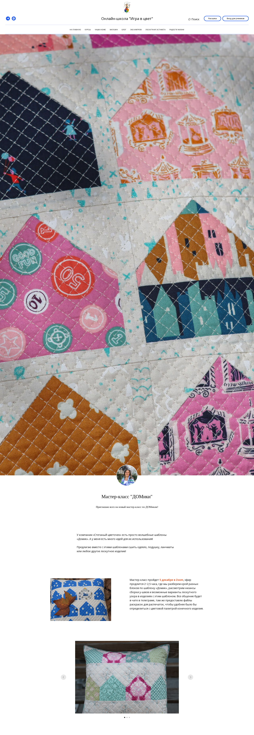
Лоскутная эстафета (155, 30)
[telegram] (8, 18)
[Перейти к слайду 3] (129, 717)
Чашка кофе (100, 30)
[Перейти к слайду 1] (124, 717)
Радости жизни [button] (176, 30)
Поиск (195, 19)
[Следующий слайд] (190, 677)
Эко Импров (136, 30)
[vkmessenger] (14, 18)
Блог (124, 30)
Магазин (114, 30)
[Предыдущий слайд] (63, 677)
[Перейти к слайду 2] (127, 717)
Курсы (88, 30)
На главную (75, 30)
